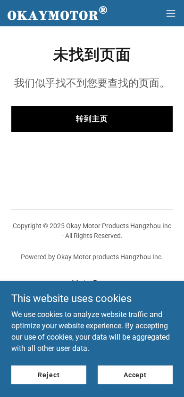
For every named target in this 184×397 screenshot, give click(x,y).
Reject (48, 374)
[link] (57, 13)
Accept (135, 374)
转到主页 (92, 118)
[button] (170, 13)
